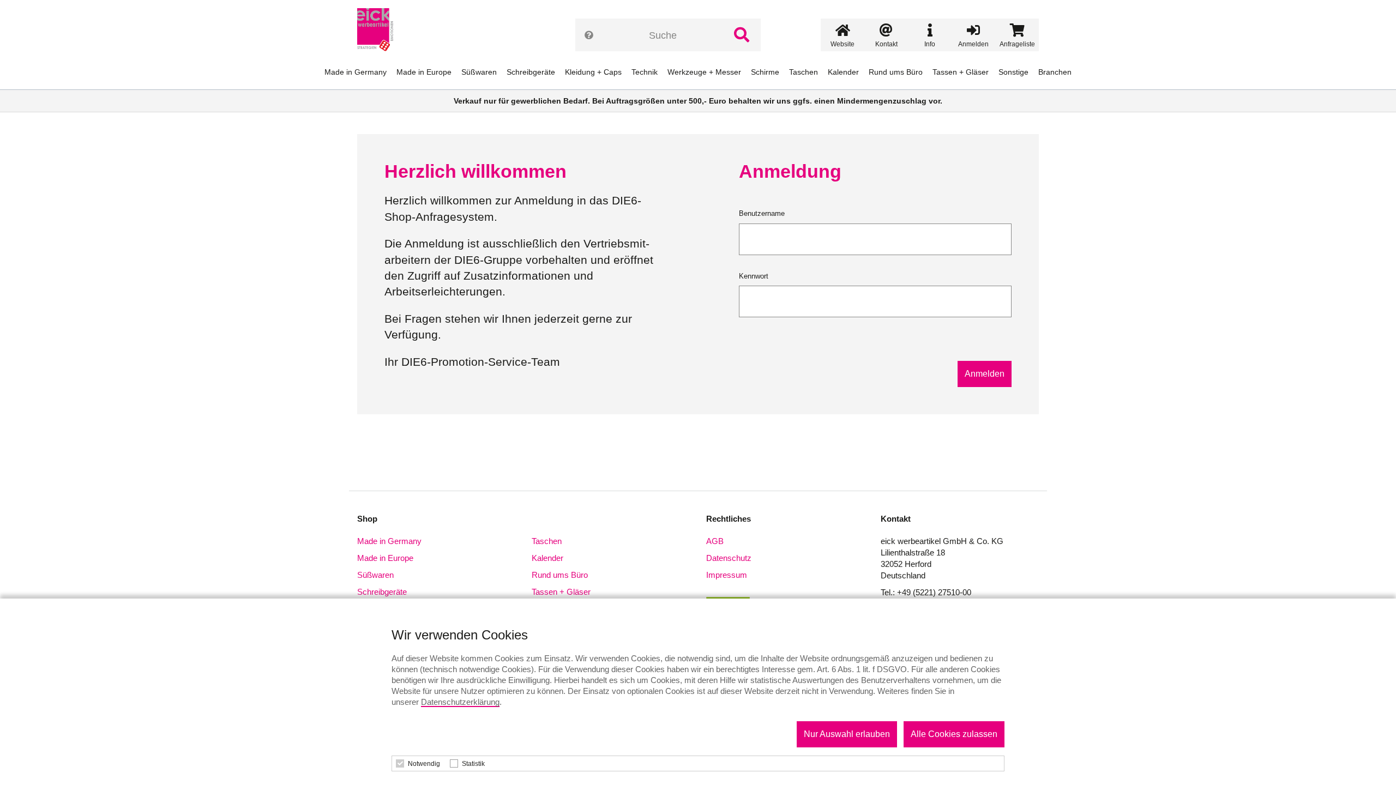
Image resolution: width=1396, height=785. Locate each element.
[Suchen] (742, 35)
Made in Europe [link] (424, 72)
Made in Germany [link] (355, 72)
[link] (379, 30)
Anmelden (984, 373)
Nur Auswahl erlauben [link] (847, 734)
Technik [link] (644, 72)
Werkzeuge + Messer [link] (704, 72)
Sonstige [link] (1013, 72)
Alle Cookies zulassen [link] (954, 734)
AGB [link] (715, 541)
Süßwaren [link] (479, 72)
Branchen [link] (1055, 72)
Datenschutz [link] (728, 558)
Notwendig (424, 764)
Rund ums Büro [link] (896, 72)
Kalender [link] (843, 72)
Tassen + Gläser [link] (960, 72)
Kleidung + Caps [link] (593, 72)
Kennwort (753, 276)
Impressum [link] (726, 574)
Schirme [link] (765, 72)
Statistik (473, 764)
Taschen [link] (803, 72)
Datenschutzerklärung (460, 701)
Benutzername (762, 213)
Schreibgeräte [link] (531, 72)
